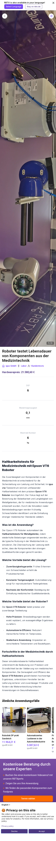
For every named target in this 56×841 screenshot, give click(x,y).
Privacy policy (8, 826)
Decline (14, 831)
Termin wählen (28, 798)
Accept (42, 831)
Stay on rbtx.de (34, 6)
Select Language (13, 6)
